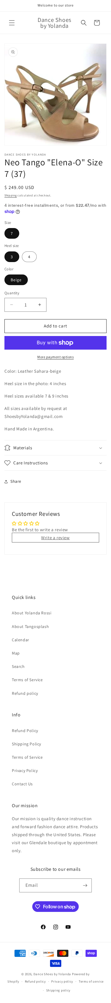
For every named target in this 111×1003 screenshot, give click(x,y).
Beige (16, 279)
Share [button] (15, 481)
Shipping (10, 195)
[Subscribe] (84, 885)
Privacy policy (62, 981)
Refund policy (25, 693)
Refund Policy (25, 730)
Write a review (55, 537)
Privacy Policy (25, 770)
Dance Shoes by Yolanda (52, 974)
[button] (11, 22)
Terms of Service (27, 679)
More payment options (55, 357)
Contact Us (22, 783)
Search (18, 666)
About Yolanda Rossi (31, 613)
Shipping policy (58, 990)
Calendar (20, 639)
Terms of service (91, 981)
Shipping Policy (26, 744)
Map (16, 653)
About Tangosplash (30, 626)
